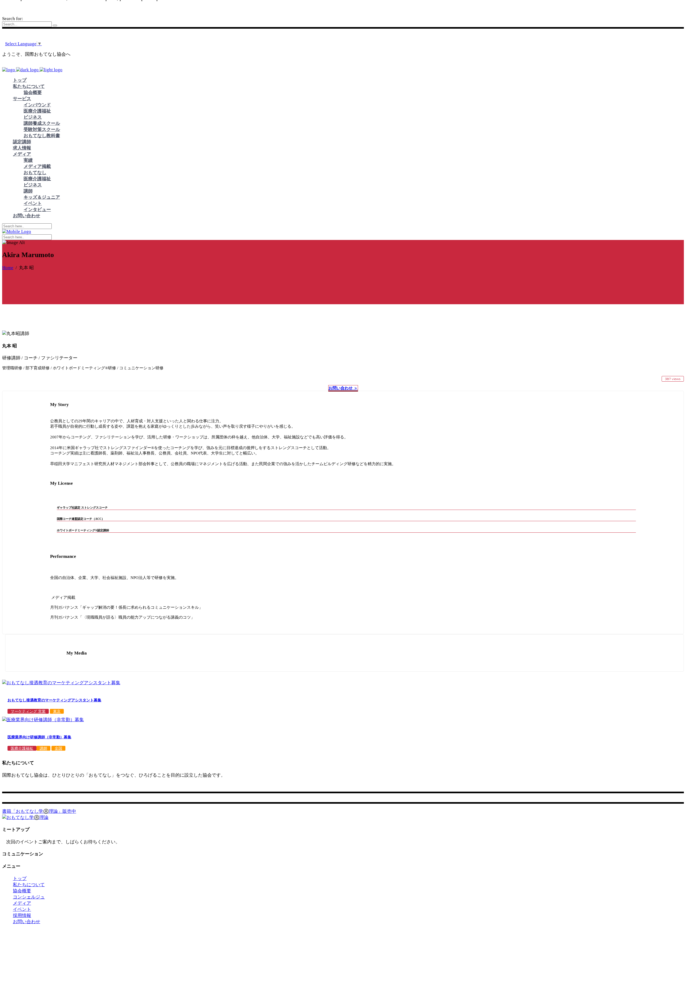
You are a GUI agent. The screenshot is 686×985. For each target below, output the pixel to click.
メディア (22, 903)
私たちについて (29, 884)
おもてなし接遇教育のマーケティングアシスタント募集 (54, 700)
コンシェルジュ (29, 897)
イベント (22, 909)
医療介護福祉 (22, 748)
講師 (43, 748)
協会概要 (22, 890)
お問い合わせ (26, 921)
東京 (57, 711)
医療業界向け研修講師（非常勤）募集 (39, 737)
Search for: (12, 18)
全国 (58, 748)
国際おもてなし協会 (58, 938)
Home (7, 267)
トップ (20, 878)
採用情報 (22, 915)
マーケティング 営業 (28, 711)
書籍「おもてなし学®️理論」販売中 (39, 811)
